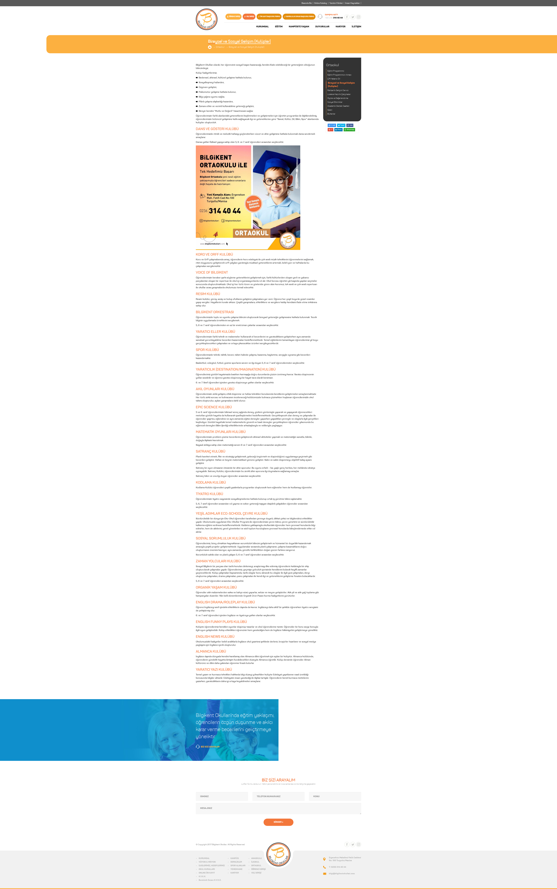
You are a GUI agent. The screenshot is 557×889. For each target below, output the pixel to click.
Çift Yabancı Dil (333, 79)
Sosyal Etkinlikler (334, 102)
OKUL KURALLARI (207, 869)
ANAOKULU (256, 859)
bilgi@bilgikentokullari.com (342, 874)
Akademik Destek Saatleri (338, 106)
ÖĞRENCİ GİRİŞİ (234, 16)
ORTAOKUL (256, 866)
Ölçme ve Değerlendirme (337, 98)
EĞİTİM (279, 27)
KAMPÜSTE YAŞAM (299, 27)
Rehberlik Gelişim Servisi (338, 91)
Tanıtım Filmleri (336, 3)
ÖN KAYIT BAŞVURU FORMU (270, 16)
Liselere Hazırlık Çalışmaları (339, 94)
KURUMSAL (262, 27)
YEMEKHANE (236, 869)
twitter (352, 17)
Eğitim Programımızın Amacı (339, 75)
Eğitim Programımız (335, 71)
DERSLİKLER (236, 862)
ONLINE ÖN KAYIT (207, 873)
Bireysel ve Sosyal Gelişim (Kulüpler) (246, 47)
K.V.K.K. (202, 877)
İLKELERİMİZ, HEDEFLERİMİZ (212, 866)
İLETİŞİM (356, 27)
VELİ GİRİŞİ (250, 16)
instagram (358, 17)
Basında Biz (307, 3)
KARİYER (341, 27)
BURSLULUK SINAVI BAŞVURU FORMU (300, 16)
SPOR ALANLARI (237, 866)
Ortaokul (220, 47)
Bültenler (331, 114)
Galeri (329, 110)
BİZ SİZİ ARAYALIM (210, 747)
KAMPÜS (234, 859)
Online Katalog (320, 3)
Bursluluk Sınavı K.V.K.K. (210, 880)
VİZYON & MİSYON (207, 862)
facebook (347, 17)
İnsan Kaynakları (352, 3)
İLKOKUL (255, 862)
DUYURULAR (322, 27)
